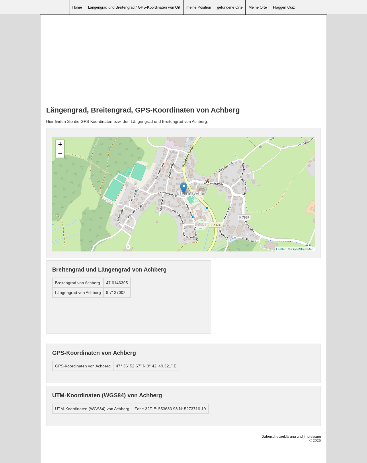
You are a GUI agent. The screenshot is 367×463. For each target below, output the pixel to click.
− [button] (60, 153)
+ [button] (60, 144)
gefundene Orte (230, 7)
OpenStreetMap (302, 249)
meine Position (198, 7)
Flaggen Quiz (284, 7)
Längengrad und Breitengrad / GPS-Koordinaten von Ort (134, 7)
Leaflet (281, 249)
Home (77, 7)
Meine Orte (258, 7)
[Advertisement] (183, 60)
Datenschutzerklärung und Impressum (291, 437)
